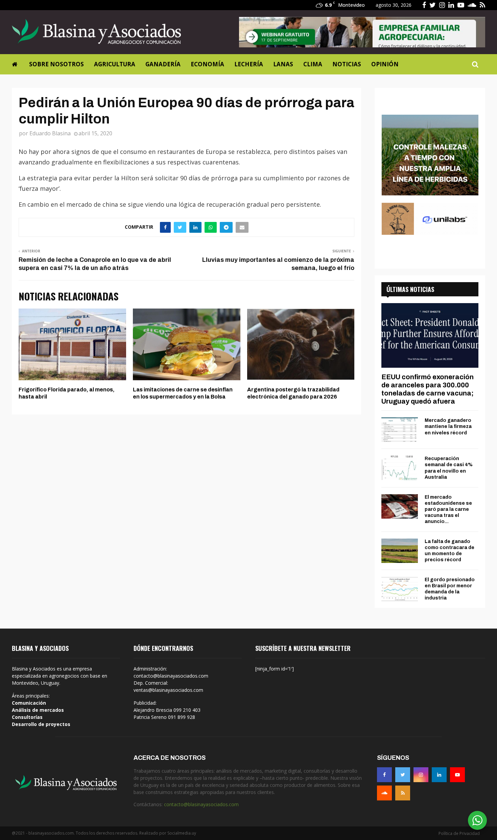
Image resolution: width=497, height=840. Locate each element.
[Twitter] (402, 774)
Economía (207, 64)
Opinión (385, 64)
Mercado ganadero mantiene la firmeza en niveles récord (448, 426)
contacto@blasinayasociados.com (201, 804)
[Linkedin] (439, 774)
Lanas (283, 64)
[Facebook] (384, 774)
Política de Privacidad (459, 833)
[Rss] (402, 793)
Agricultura (114, 64)
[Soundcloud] (384, 793)
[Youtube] (457, 774)
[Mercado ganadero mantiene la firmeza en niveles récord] (399, 429)
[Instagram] (420, 774)
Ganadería (163, 64)
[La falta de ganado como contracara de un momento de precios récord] (399, 551)
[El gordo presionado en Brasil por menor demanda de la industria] (399, 589)
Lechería (248, 64)
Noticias (346, 64)
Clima (312, 64)
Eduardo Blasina (50, 133)
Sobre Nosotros (56, 64)
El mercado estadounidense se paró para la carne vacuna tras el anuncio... (448, 509)
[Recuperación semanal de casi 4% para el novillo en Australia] (399, 468)
